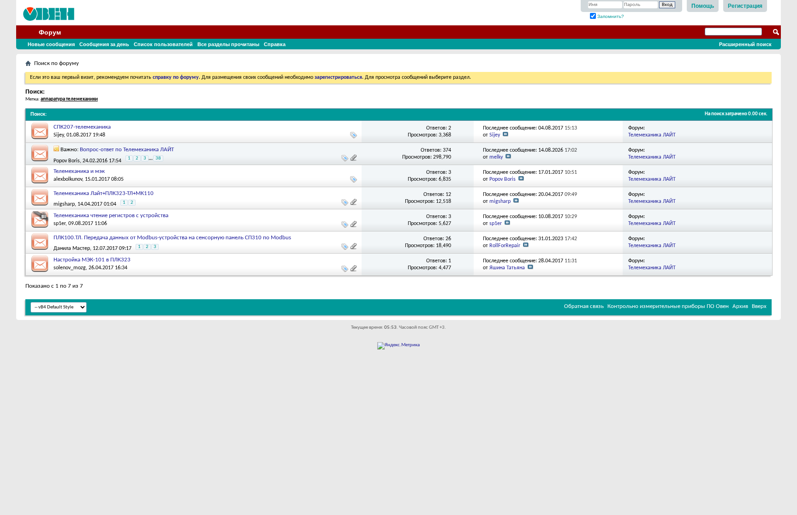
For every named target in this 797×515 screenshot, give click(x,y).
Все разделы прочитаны (228, 44)
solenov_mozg (70, 268)
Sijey (59, 135)
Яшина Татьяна (507, 268)
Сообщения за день (104, 44)
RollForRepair (504, 246)
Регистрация (745, 6)
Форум (50, 32)
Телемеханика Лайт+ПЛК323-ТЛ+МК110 (104, 193)
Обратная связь (584, 306)
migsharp (64, 204)
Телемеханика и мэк (79, 171)
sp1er (59, 223)
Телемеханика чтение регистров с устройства (111, 216)
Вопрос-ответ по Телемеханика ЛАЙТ (127, 150)
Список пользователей (163, 44)
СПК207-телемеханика (82, 127)
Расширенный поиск (745, 44)
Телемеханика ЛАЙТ (652, 135)
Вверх (759, 306)
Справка (274, 44)
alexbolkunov (68, 179)
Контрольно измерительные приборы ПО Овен (668, 306)
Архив (740, 306)
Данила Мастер (72, 248)
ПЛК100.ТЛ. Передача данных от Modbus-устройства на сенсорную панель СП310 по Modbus (172, 238)
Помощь (702, 6)
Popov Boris (67, 161)
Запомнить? (610, 16)
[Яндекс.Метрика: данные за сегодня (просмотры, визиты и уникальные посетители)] (398, 345)
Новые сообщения (51, 44)
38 (158, 158)
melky (496, 157)
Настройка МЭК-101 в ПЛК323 (92, 260)
